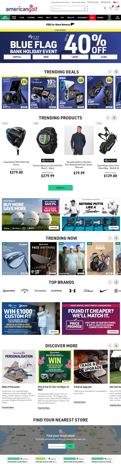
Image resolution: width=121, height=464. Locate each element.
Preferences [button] (64, 236)
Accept (70, 242)
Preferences (51, 242)
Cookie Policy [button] (75, 233)
